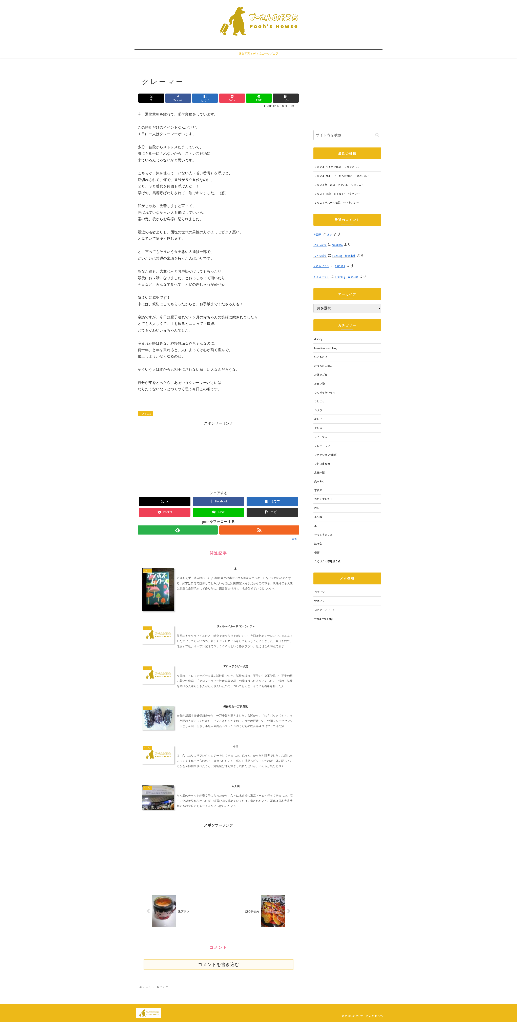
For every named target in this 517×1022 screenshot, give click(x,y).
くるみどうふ (321, 266)
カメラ (318, 410)
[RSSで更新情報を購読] (259, 530)
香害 (316, 552)
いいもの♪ (320, 357)
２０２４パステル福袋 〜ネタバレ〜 (336, 202)
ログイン (319, 592)
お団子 (317, 234)
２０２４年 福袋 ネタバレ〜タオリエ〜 (339, 184)
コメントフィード (324, 610)
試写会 (318, 543)
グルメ (318, 428)
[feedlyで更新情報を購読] (178, 530)
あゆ (329, 234)
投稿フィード (322, 601)
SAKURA (337, 245)
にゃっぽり (320, 245)
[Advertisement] (218, 455)
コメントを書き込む (218, 964)
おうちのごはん (323, 365)
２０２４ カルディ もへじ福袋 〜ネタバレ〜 (342, 176)
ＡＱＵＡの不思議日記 (327, 561)
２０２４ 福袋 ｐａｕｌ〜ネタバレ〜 (337, 193)
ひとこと (146, 413)
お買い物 (319, 383)
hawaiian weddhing (325, 348)
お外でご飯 (320, 374)
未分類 (318, 517)
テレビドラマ (322, 445)
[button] (286, 98)
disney (318, 339)
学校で (318, 490)
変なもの (319, 481)
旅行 (316, 508)
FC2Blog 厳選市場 (343, 255)
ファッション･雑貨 (325, 454)
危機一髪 (319, 472)
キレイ (318, 419)
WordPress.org (323, 618)
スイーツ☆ (320, 437)
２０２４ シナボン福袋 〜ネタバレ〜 (337, 167)
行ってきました (323, 534)
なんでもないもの (324, 392)
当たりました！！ (324, 499)
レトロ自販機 (322, 463)
